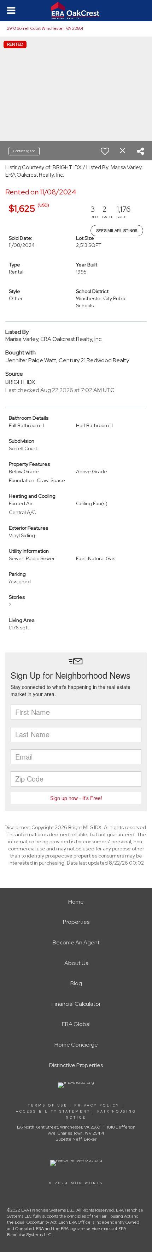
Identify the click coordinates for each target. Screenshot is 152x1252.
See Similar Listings (117, 230)
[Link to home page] (76, 10)
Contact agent (24, 151)
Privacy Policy (96, 1105)
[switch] (105, 151)
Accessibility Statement (53, 1111)
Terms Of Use (48, 1105)
